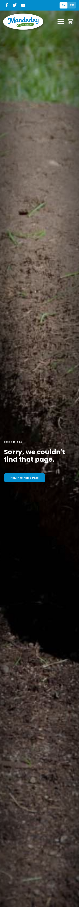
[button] (61, 22)
